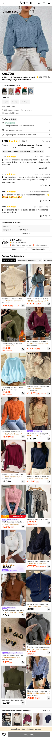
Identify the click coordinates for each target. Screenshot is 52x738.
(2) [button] (46, 216)
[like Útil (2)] (41, 216)
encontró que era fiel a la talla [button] (17, 110)
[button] (3, 3)
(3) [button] (46, 201)
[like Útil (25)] (40, 168)
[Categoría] (8, 3)
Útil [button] (42, 168)
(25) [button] (45, 168)
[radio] (4, 91)
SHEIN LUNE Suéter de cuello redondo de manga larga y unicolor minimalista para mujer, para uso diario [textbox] (18, 79)
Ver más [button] (45, 141)
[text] (26, 162)
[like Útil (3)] (41, 201)
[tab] (9, 260)
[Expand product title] (34, 79)
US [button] (8, 97)
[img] (13, 516)
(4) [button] (46, 186)
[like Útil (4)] (41, 186)
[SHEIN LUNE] (5, 242)
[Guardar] (4, 734)
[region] (26, 144)
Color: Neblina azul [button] (10, 85)
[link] (39, 3)
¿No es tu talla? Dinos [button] (10, 113)
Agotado (29, 734)
